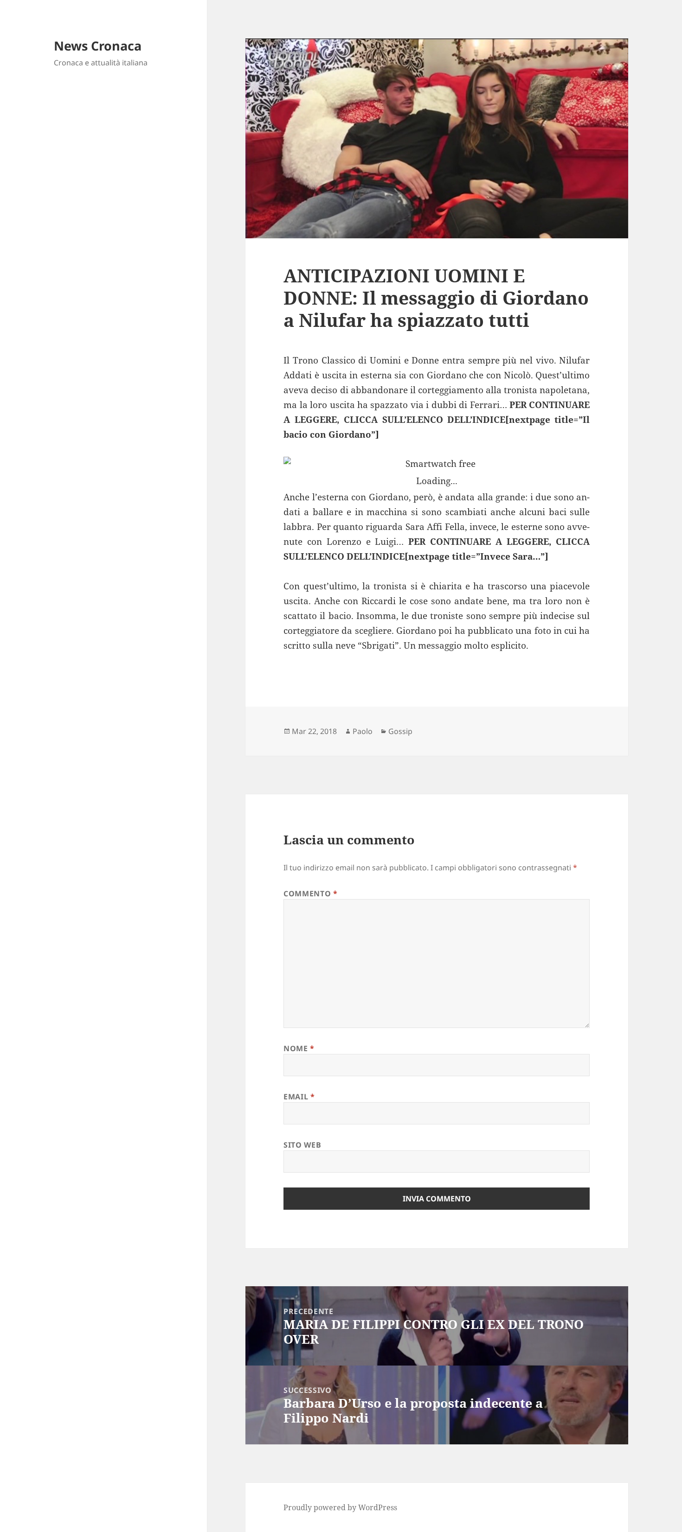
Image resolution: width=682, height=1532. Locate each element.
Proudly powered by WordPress (340, 1507)
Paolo (363, 731)
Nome (299, 1048)
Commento (310, 893)
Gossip (400, 731)
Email (299, 1097)
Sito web (302, 1145)
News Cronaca (98, 45)
